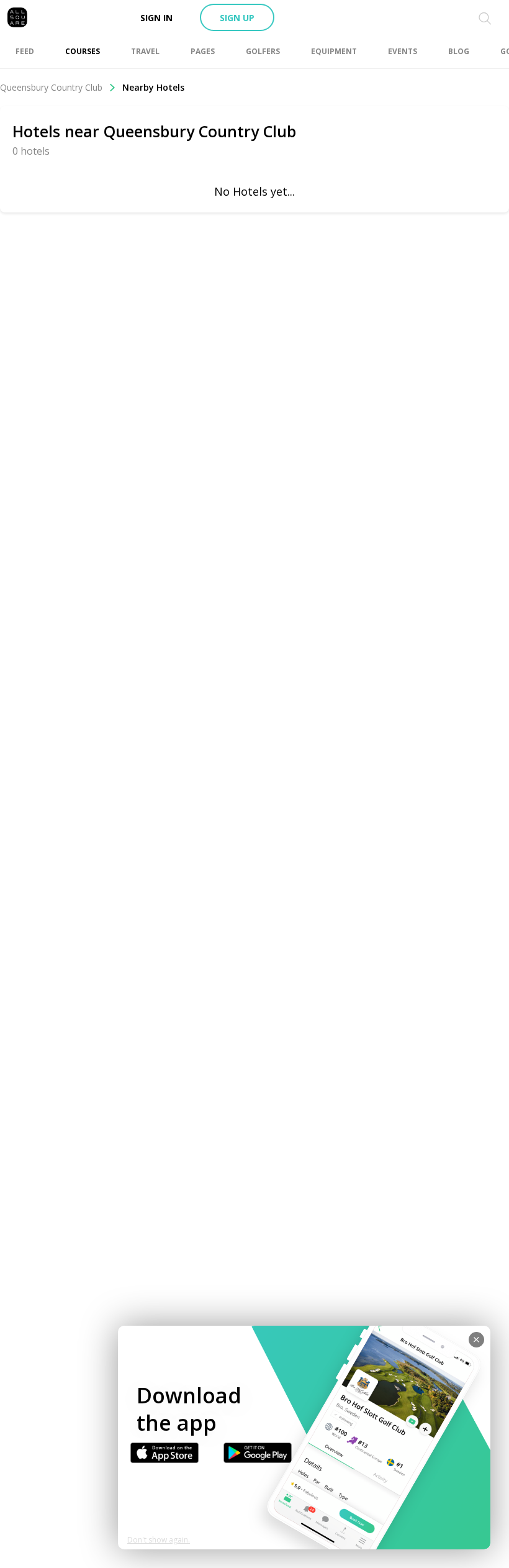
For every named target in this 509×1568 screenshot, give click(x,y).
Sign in (156, 18)
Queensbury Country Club (51, 87)
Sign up (237, 18)
